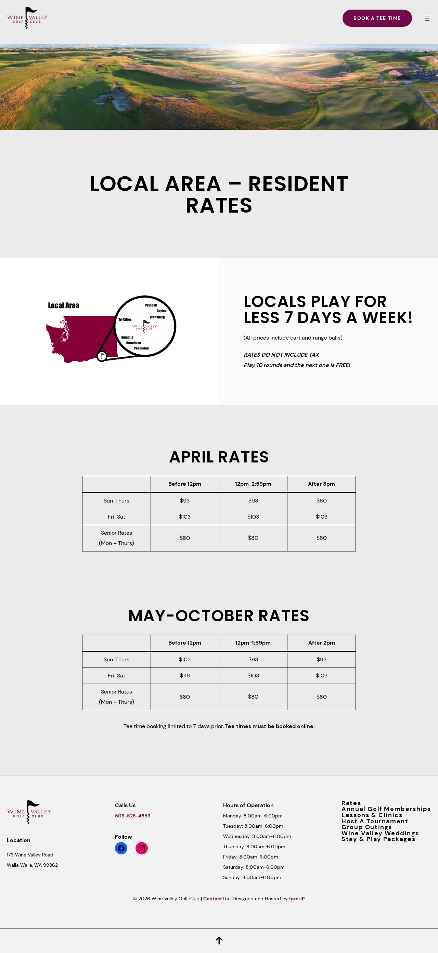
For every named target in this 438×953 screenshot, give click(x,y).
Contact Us (216, 898)
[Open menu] (427, 18)
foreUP (297, 898)
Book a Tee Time (377, 18)
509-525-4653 (132, 816)
